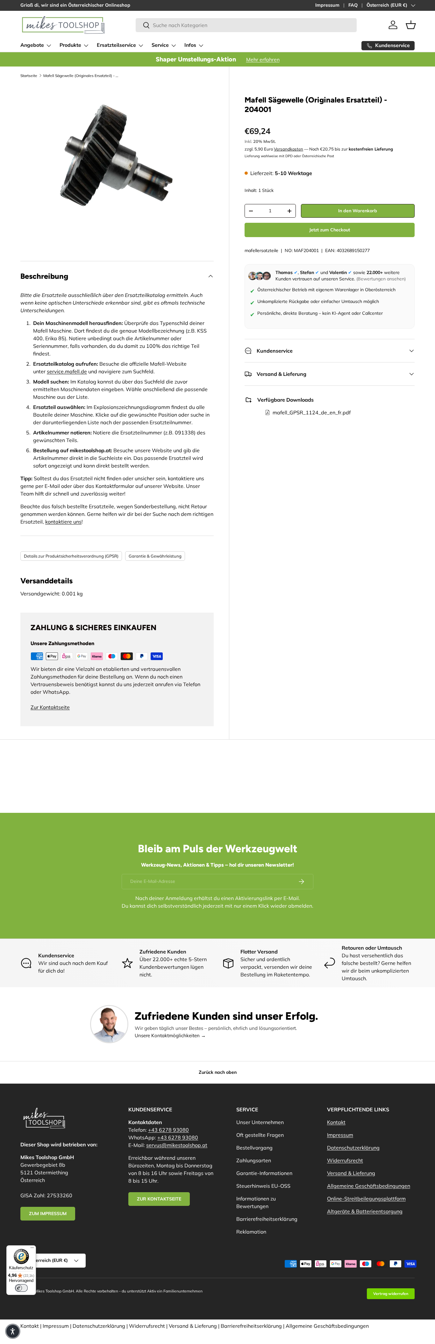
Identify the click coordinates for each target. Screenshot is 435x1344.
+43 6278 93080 (168, 1130)
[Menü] (32, 1249)
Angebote (32, 45)
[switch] (21, 1288)
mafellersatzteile (261, 250)
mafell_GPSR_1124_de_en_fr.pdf (312, 412)
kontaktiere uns (63, 521)
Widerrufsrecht (345, 1160)
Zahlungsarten (253, 1160)
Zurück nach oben (218, 1072)
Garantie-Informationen (264, 1173)
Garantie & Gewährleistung (155, 556)
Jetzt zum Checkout (329, 230)
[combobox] (246, 25)
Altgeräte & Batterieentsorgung (365, 1211)
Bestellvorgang (254, 1147)
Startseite (28, 75)
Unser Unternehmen (260, 1122)
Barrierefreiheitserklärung (266, 1219)
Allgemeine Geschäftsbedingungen (368, 1186)
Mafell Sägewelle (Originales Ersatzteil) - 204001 (81, 75)
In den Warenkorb (357, 211)
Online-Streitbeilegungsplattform (366, 1198)
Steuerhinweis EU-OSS (263, 1186)
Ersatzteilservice (116, 45)
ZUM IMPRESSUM (48, 1213)
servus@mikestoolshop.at (176, 1145)
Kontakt (336, 1122)
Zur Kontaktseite (50, 707)
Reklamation (251, 1231)
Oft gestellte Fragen (260, 1135)
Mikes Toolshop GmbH (54, 1291)
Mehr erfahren (263, 59)
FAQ (353, 5)
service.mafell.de (67, 371)
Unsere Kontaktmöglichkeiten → (170, 1035)
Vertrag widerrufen (390, 1293)
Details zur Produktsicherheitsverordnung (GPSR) (71, 556)
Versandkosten (288, 148)
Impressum (327, 5)
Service (160, 45)
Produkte (70, 45)
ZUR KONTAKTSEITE (159, 1199)
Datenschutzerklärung (353, 1147)
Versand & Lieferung (351, 1173)
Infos (190, 45)
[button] (411, 25)
